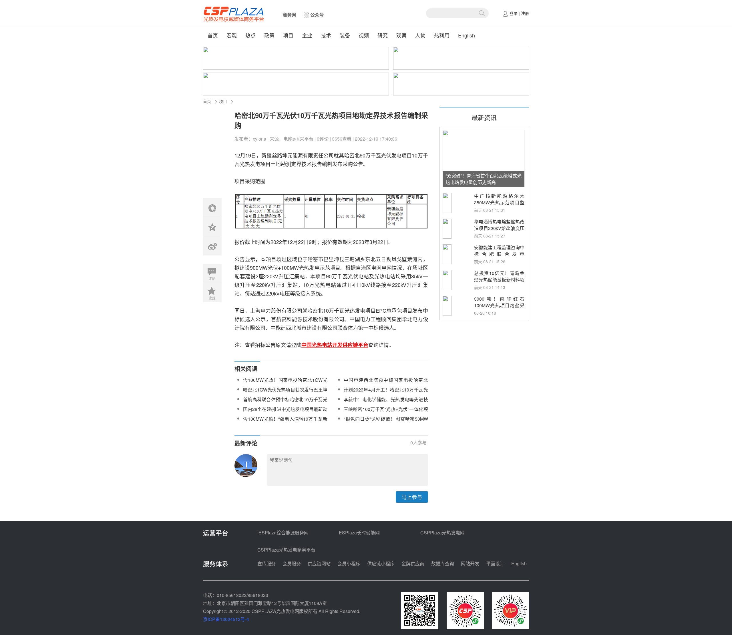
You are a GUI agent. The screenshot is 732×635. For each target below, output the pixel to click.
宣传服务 (266, 563)
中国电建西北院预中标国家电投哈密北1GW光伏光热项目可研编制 (386, 383)
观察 (401, 35)
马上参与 (411, 496)
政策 (269, 35)
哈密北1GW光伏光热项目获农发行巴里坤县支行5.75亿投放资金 (285, 393)
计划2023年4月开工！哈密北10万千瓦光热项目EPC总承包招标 (386, 393)
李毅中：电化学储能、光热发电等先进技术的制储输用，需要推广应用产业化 (386, 403)
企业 (307, 35)
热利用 (441, 35)
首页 (213, 35)
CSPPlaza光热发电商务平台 (286, 549)
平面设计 (495, 563)
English (466, 35)
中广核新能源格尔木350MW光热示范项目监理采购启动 (499, 202)
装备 (345, 35)
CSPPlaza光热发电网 (442, 532)
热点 (250, 35)
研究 (382, 35)
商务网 (289, 14)
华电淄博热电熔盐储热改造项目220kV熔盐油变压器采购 (499, 228)
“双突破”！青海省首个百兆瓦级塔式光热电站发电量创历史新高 (483, 178)
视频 (364, 35)
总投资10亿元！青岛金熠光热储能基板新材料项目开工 (499, 279)
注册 (525, 13)
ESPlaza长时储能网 (359, 532)
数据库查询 (442, 563)
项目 (288, 35)
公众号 (317, 14)
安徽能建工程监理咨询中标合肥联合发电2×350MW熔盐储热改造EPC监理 (499, 257)
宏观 (231, 35)
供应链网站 (319, 563)
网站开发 (470, 563)
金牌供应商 (412, 563)
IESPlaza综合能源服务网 (283, 532)
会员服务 (292, 563)
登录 (514, 13)
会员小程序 (348, 563)
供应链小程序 (381, 563)
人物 (420, 35)
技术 (326, 35)
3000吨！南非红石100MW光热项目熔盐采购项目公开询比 (499, 305)
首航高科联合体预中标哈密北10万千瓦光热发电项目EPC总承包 (285, 403)
